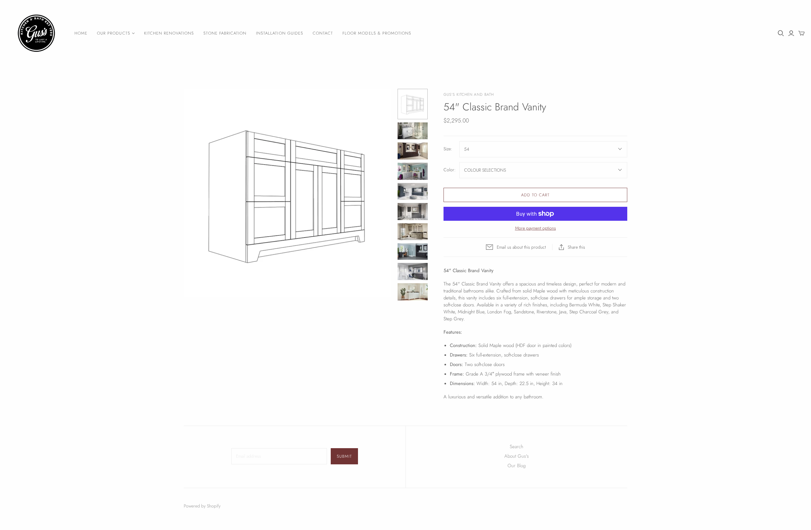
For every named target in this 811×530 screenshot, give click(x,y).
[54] (413, 104)
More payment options (535, 228)
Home (80, 33)
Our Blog (517, 465)
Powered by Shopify (202, 506)
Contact (323, 33)
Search (516, 446)
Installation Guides (279, 33)
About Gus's (516, 456)
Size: (448, 149)
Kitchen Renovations (169, 33)
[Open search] (781, 33)
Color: (450, 170)
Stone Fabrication (224, 33)
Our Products (113, 33)
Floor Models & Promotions (376, 33)
